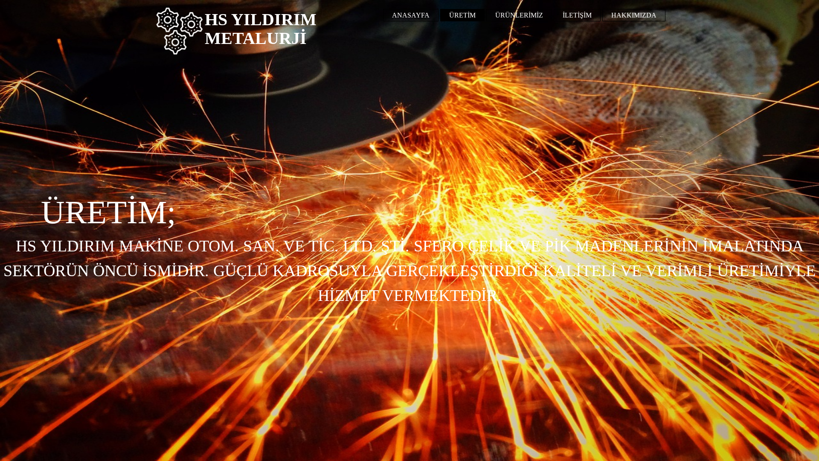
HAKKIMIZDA (633, 15)
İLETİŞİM (577, 15)
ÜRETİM (462, 15)
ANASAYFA (411, 15)
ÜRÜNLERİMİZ (519, 15)
